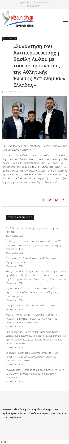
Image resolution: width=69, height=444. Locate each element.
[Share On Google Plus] (56, 200)
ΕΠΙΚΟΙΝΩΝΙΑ (33, 6)
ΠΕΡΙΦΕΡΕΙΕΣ (11, 38)
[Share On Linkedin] (63, 200)
